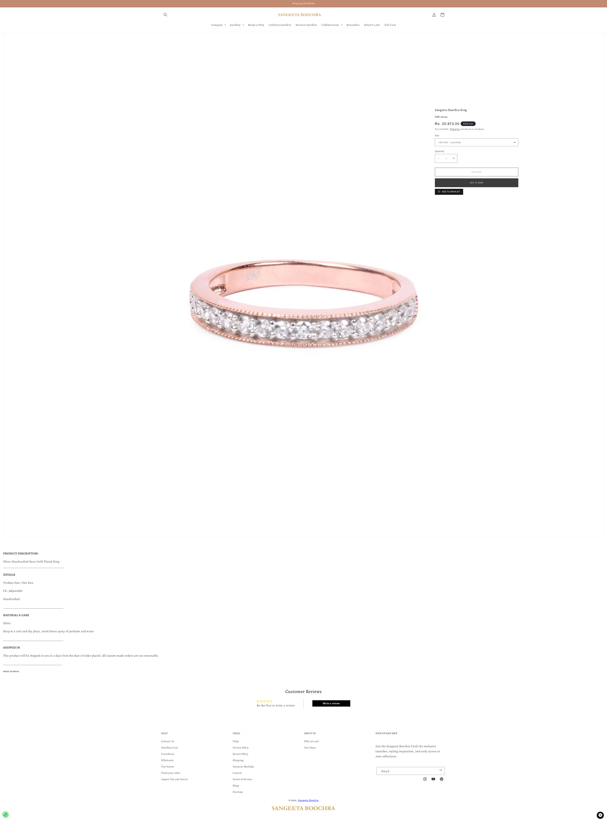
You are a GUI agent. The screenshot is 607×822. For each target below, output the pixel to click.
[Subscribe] (440, 770)
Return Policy (240, 754)
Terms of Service (242, 779)
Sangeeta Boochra (308, 800)
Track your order (171, 773)
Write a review (331, 703)
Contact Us (167, 741)
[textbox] (303, 564)
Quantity (439, 151)
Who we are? (311, 741)
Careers (237, 773)
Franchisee (167, 754)
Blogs (236, 785)
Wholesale (167, 760)
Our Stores (167, 766)
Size (437, 135)
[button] (165, 15)
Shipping (455, 129)
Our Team (310, 747)
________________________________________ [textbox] (34, 566)
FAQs (236, 741)
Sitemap (238, 792)
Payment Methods (243, 766)
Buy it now (476, 182)
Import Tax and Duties (174, 779)
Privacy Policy (241, 747)
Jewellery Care (169, 747)
